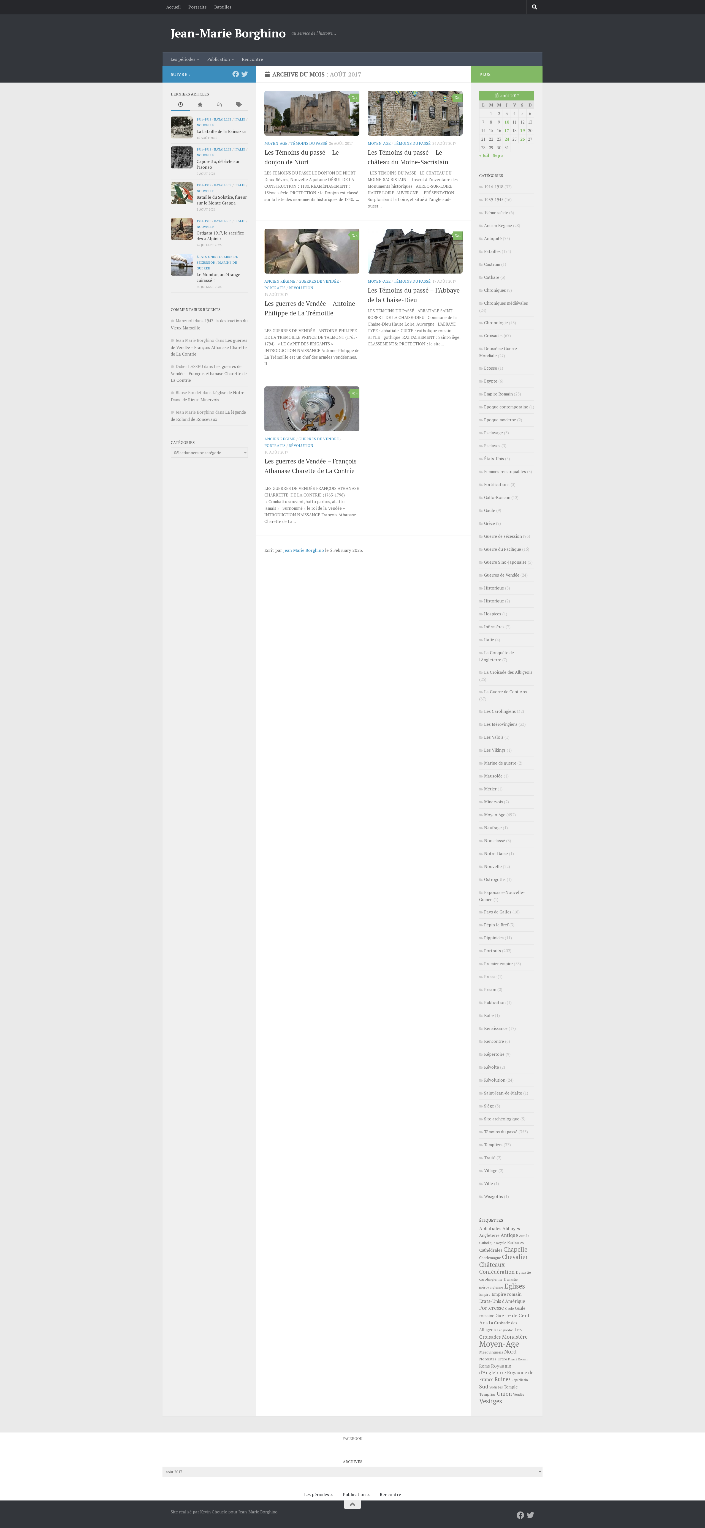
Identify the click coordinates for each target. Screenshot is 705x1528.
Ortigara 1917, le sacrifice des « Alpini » (220, 235)
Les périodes (182, 59)
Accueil (173, 7)
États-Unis (206, 256)
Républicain (520, 1380)
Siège (489, 1106)
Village (490, 1170)
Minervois (493, 801)
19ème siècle (496, 212)
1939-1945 (493, 199)
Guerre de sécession (503, 536)
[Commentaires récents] (219, 105)
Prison (490, 989)
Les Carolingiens (500, 711)
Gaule (489, 510)
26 (522, 139)
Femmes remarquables (505, 471)
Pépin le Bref (496, 924)
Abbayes (511, 1228)
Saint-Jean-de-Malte (503, 1093)
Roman (523, 1359)
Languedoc (505, 1330)
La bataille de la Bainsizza (221, 131)
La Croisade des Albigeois (508, 672)
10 (507, 122)
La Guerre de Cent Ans (505, 691)
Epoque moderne (500, 419)
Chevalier (515, 1257)
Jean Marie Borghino (303, 550)
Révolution (301, 287)
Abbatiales (490, 1229)
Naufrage (493, 827)
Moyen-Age (276, 143)
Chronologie (496, 322)
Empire (484, 1294)
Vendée (519, 1394)
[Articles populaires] (199, 105)
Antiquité (493, 238)
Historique (494, 588)
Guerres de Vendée (319, 281)
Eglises (514, 1286)
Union (504, 1393)
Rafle (489, 1015)
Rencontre (252, 59)
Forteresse (491, 1307)
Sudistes (496, 1387)
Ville (488, 1183)
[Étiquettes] (238, 105)
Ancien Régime (279, 281)
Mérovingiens (491, 1352)
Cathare (491, 277)
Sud (483, 1386)
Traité (489, 1157)
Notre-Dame (496, 853)
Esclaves (492, 445)
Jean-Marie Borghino (228, 33)
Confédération (497, 1271)
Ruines (503, 1379)
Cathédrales (490, 1250)
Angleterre (489, 1235)
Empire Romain (498, 394)
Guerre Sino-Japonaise (505, 562)
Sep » (498, 155)
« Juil (484, 155)
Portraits (197, 7)
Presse (490, 976)
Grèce (489, 523)
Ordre (502, 1359)
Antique (509, 1235)
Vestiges (490, 1401)
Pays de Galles (497, 912)
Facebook (352, 1438)
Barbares (515, 1242)
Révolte (491, 1067)
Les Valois (493, 737)
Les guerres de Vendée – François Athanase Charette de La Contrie (209, 347)
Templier (487, 1394)
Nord (510, 1351)
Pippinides (494, 937)
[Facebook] (235, 74)
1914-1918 (204, 119)
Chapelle (515, 1249)
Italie (239, 119)
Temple (511, 1387)
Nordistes (488, 1359)
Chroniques (495, 290)
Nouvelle (205, 125)
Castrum (492, 264)
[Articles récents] (180, 105)
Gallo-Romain (497, 497)
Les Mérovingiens (500, 724)
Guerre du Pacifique (502, 549)
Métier (490, 789)
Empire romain (507, 1294)
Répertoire (494, 1054)
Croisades (493, 335)
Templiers (493, 1144)
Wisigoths (493, 1196)
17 (507, 130)
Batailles (222, 7)
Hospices (492, 613)
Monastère (515, 1336)
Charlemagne (490, 1258)
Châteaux (492, 1264)
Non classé (494, 840)
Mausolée (493, 776)
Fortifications (496, 484)
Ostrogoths (495, 879)
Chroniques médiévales (506, 303)
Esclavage (493, 432)
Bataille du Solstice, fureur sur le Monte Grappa (222, 200)
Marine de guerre (500, 763)
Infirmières (494, 626)
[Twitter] (244, 74)
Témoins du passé (309, 143)
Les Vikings (495, 750)
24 (507, 139)
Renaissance (496, 1028)
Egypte (490, 381)
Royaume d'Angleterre (495, 1369)
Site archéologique (501, 1119)
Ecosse (490, 368)
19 (522, 130)
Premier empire (498, 963)
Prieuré (512, 1359)
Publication (218, 59)
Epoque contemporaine (506, 407)
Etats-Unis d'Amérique (502, 1301)
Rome (484, 1366)
